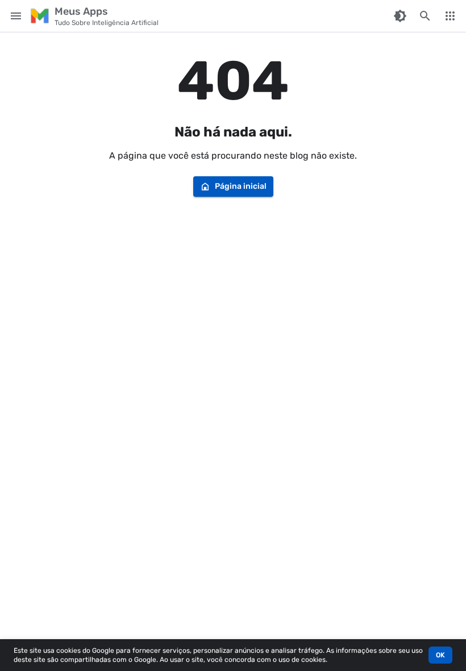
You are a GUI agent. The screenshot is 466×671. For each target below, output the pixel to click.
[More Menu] (450, 16)
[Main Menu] (16, 16)
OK (440, 655)
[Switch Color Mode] (400, 16)
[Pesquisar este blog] (425, 16)
